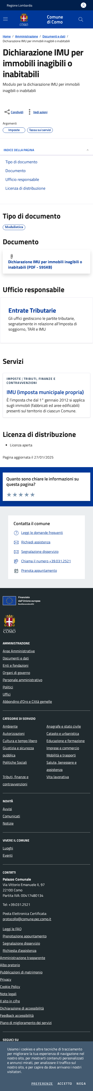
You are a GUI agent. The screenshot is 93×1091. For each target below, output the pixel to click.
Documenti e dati (53, 36)
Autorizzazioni (14, 733)
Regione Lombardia (19, 5)
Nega (81, 1083)
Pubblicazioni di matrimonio (21, 972)
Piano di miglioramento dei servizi (26, 1022)
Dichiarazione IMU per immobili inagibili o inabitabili (45, 264)
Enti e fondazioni (15, 665)
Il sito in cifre (10, 1001)
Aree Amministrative (19, 651)
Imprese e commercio (62, 748)
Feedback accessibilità (17, 1015)
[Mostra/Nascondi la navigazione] (5, 19)
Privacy (5, 979)
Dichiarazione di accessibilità (22, 1008)
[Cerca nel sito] (80, 19)
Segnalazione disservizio (21, 943)
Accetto (65, 1083)
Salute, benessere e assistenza (61, 766)
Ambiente (10, 726)
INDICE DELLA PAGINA (19, 150)
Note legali (8, 993)
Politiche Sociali (15, 762)
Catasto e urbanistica (62, 733)
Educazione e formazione (65, 740)
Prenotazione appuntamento (24, 936)
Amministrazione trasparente (22, 957)
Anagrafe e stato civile (63, 726)
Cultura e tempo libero (20, 740)
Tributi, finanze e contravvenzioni (15, 780)
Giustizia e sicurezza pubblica (18, 751)
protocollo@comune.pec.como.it (27, 919)
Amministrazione (26, 36)
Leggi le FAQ (12, 929)
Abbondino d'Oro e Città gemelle (27, 701)
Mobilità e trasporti (61, 755)
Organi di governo (16, 672)
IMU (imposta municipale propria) (45, 392)
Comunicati (11, 816)
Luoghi (8, 848)
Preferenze (42, 1083)
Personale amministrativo (22, 680)
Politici (8, 687)
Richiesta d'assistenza (19, 950)
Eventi (8, 855)
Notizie (8, 823)
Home (7, 36)
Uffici (7, 694)
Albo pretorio (10, 965)
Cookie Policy (10, 986)
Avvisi (7, 809)
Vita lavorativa (57, 777)
